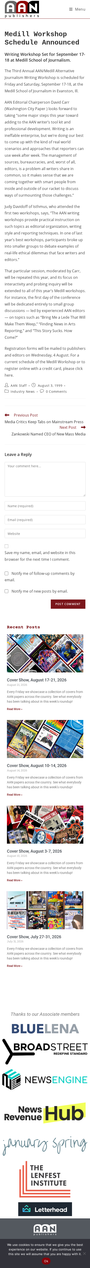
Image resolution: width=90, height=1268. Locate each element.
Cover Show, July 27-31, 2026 (34, 936)
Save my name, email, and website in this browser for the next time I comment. (40, 556)
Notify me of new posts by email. (40, 591)
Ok (46, 1261)
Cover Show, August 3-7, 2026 (34, 851)
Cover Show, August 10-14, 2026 (36, 765)
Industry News (23, 391)
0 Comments (56, 391)
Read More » (14, 709)
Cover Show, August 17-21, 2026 (36, 679)
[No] (84, 1253)
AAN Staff (19, 385)
